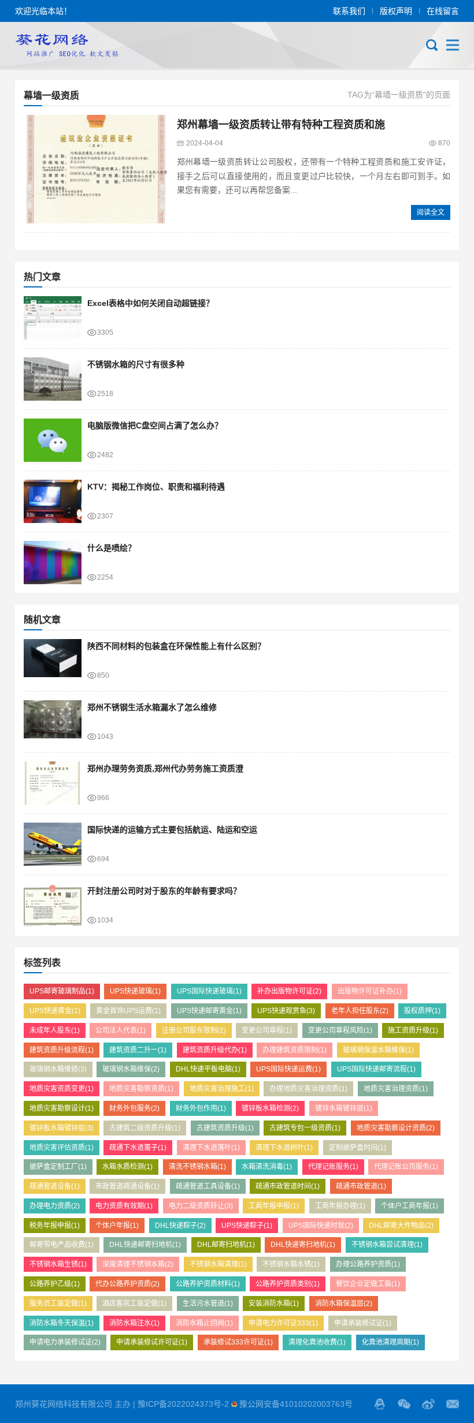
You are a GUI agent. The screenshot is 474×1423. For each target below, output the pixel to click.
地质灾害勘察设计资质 (396, 1128)
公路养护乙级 (54, 1284)
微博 (428, 1404)
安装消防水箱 (274, 1303)
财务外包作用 (201, 1108)
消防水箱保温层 (343, 1303)
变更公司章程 (267, 1030)
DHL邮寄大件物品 (401, 1226)
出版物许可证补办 (370, 991)
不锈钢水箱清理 (218, 1264)
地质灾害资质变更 (61, 1089)
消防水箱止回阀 (204, 1323)
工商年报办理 (340, 1206)
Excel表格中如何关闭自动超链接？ (150, 303)
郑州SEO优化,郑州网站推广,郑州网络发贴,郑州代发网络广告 (66, 45)
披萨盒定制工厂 (58, 1167)
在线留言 (443, 11)
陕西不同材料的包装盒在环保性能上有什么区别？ (176, 646)
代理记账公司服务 (406, 1167)
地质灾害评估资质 (61, 1148)
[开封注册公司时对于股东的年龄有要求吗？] (53, 905)
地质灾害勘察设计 (61, 1108)
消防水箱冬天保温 (61, 1323)
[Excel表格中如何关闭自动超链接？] (53, 317)
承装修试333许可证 (238, 1342)
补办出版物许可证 (289, 991)
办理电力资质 (54, 1206)
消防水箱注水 (134, 1323)
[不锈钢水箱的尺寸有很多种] (53, 379)
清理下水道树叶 (284, 1148)
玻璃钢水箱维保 (131, 1069)
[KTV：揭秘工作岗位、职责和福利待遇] (53, 501)
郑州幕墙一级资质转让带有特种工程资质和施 (281, 124)
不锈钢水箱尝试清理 (387, 1245)
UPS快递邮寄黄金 (209, 1011)
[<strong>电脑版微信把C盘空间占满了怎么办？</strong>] (53, 440)
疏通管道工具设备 (208, 1186)
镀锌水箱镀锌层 (343, 1108)
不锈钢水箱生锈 (58, 1264)
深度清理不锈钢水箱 (137, 1264)
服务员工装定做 (58, 1303)
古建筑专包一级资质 (304, 1128)
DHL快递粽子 (180, 1226)
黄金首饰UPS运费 (128, 1011)
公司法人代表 (120, 1030)
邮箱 (452, 1404)
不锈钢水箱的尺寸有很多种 (135, 364)
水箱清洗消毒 (267, 1167)
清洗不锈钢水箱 (197, 1167)
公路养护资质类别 (287, 1284)
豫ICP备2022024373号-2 (183, 1404)
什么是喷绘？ (111, 547)
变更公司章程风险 (340, 1030)
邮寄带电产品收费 (61, 1245)
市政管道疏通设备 (127, 1186)
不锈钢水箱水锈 (291, 1264)
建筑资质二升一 (137, 1050)
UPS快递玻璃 (135, 991)
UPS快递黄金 (54, 1011)
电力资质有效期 (124, 1206)
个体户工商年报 (409, 1206)
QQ (379, 1404)
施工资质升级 (413, 1030)
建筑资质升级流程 (61, 1050)
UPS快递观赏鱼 (286, 1011)
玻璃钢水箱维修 (58, 1069)
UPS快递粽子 (246, 1226)
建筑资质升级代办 (215, 1050)
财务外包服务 (134, 1108)
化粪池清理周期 (390, 1342)
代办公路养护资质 (127, 1284)
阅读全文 (431, 212)
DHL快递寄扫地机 (303, 1245)
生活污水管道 (208, 1303)
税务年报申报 (54, 1226)
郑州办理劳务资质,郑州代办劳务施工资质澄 (165, 768)
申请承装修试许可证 (151, 1342)
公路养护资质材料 (208, 1284)
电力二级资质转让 (201, 1206)
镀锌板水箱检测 (270, 1108)
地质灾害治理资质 (396, 1089)
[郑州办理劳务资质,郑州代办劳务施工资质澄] (53, 783)
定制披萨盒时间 (357, 1148)
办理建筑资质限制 (294, 1050)
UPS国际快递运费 (288, 1069)
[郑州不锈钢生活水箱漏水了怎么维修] (53, 722)
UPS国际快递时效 (320, 1226)
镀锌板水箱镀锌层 (61, 1128)
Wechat (404, 1404)
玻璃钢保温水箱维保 (378, 1050)
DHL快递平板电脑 (208, 1069)
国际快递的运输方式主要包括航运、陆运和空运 (172, 829)
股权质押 (422, 1011)
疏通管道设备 (54, 1186)
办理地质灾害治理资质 (308, 1089)
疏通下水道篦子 (137, 1148)
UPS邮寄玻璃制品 (61, 991)
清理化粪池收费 (317, 1342)
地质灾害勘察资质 (141, 1089)
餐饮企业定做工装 (368, 1284)
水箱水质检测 (127, 1167)
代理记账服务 (333, 1167)
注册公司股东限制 (194, 1030)
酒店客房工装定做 (134, 1303)
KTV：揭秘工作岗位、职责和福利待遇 (156, 486)
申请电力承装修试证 (65, 1342)
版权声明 (396, 11)
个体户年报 (117, 1226)
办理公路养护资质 (368, 1264)
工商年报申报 (274, 1206)
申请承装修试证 (362, 1323)
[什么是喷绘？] (53, 562)
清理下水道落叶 (211, 1148)
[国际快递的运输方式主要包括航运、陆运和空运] (53, 844)
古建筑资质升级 (225, 1128)
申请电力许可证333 (283, 1323)
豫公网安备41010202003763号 (296, 1404)
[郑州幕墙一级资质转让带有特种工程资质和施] (96, 169)
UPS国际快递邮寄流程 (376, 1069)
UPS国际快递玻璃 (209, 991)
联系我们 (349, 11)
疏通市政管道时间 (287, 1186)
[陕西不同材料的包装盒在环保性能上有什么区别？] (53, 660)
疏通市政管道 (361, 1186)
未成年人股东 (54, 1030)
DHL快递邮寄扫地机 (145, 1245)
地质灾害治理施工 (222, 1089)
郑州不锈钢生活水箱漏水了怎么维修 (152, 707)
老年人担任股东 (359, 1011)
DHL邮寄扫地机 (226, 1245)
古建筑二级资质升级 (144, 1128)
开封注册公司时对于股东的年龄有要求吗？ (164, 890)
